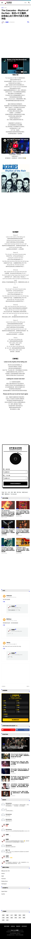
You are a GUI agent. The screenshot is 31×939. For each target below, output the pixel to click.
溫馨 (24, 917)
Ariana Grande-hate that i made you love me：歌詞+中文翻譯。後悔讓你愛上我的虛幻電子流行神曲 (20, 755)
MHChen (8, 619)
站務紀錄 (13, 926)
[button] (2, 2)
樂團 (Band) (7, 494)
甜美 (3, 920)
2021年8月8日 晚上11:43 (16, 607)
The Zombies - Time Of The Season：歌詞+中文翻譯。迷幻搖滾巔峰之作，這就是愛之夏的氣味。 (8, 531)
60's (6, 7)
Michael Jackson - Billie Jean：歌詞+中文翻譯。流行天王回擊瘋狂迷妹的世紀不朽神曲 (20, 763)
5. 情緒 (4, 709)
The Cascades (14, 494)
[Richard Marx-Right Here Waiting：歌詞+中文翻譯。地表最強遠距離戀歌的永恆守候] (5, 771)
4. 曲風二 (18, 705)
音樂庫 (13, 606)
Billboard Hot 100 (5, 870)
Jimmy (8, 642)
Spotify (3, 894)
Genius (3, 873)
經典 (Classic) (25, 492)
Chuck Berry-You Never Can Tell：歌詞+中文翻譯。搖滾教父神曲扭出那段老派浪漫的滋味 (8, 549)
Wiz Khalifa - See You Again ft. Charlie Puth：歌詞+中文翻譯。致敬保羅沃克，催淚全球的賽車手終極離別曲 (20, 778)
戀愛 (24, 915)
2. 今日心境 (7, 475)
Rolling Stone (4, 881)
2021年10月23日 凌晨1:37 (11, 644)
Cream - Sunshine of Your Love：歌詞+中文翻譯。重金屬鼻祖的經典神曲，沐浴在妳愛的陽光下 (22, 512)
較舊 (28, 686)
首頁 (2, 7)
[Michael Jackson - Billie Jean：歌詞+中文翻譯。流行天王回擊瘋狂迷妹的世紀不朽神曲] (5, 764)
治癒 (12, 917)
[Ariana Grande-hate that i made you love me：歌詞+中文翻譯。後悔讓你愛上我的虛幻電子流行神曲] (5, 756)
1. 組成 (4, 700)
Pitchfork (3, 878)
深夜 (20, 917)
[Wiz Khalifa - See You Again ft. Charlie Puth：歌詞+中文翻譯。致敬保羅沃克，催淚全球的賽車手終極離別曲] (5, 778)
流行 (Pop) (19, 492)
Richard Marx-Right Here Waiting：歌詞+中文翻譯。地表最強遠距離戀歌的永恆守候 (20, 770)
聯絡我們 (18, 926)
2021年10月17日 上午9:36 (11, 620)
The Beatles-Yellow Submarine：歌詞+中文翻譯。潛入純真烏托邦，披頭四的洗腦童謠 (22, 549)
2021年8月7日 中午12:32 (11, 597)
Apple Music (4, 891)
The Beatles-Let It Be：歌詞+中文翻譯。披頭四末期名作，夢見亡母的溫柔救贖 (20, 793)
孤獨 (15, 492)
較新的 (3, 686)
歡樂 (7, 917)
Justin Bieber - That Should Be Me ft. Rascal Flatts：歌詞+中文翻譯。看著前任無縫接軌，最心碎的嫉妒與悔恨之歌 (20, 785)
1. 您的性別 (7, 469)
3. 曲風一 (5, 705)
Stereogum (4, 883)
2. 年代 (17, 700)
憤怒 (20, 915)
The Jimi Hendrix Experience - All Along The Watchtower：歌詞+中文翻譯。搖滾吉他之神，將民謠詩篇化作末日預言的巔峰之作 (8, 513)
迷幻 (7, 920)
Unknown (9, 595)
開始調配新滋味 (15, 719)
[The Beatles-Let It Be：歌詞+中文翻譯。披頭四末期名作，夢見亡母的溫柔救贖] (5, 793)
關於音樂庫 (6, 926)
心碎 (9, 492)
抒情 (12, 492)
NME (2, 876)
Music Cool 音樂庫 (14, 930)
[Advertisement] (15, 40)
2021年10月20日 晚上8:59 (16, 631)
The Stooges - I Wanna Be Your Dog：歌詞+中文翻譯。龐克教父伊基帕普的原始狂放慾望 (23, 531)
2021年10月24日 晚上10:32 (16, 654)
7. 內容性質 (5, 714)
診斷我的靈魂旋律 (15, 483)
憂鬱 (3, 494)
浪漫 (16, 917)
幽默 (7, 915)
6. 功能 (17, 709)
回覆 (4, 601)
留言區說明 (24, 926)
